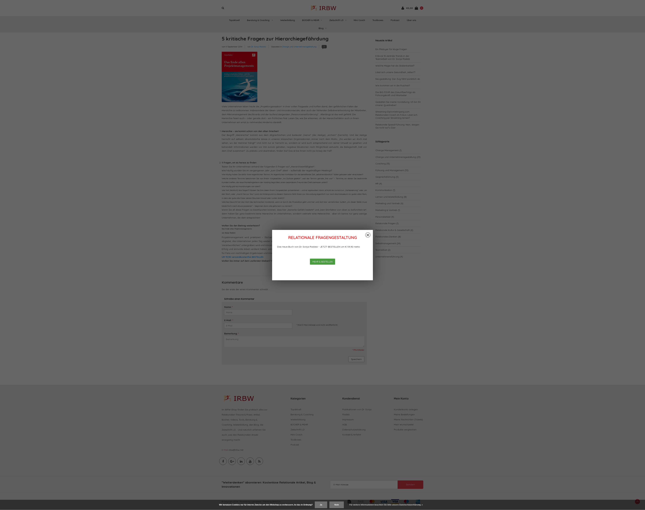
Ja (321, 505)
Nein (336, 505)
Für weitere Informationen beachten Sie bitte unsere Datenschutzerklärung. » (386, 505)
